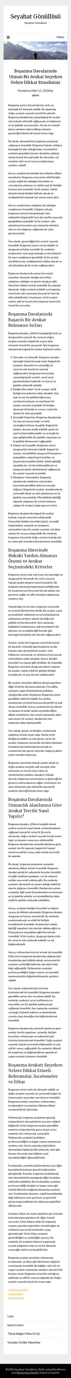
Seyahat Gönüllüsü (35, 16)
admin (35, 95)
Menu (60, 37)
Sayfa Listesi (15, 1325)
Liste (10, 1316)
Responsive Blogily (27, 1372)
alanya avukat (16, 1297)
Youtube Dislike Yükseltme (23, 1342)
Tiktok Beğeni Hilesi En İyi (23, 1333)
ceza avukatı (15, 1293)
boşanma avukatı (18, 1289)
